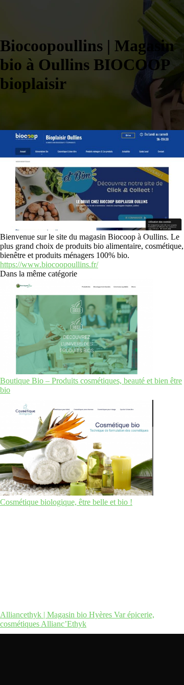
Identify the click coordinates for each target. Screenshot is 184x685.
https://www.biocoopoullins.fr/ (49, 264)
